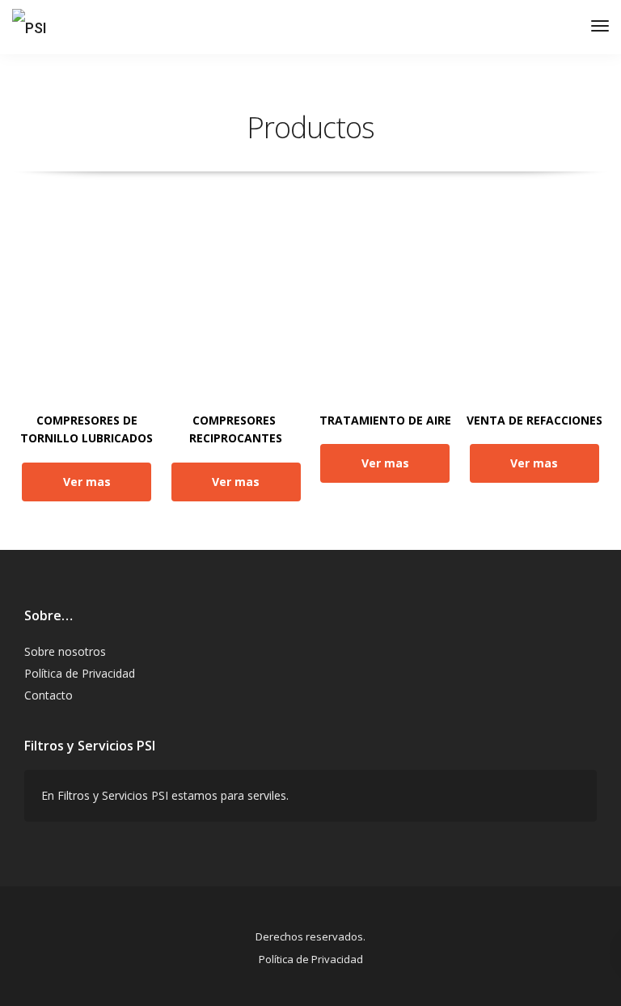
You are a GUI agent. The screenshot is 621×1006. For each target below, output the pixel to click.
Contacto (48, 695)
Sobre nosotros (65, 651)
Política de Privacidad (79, 673)
